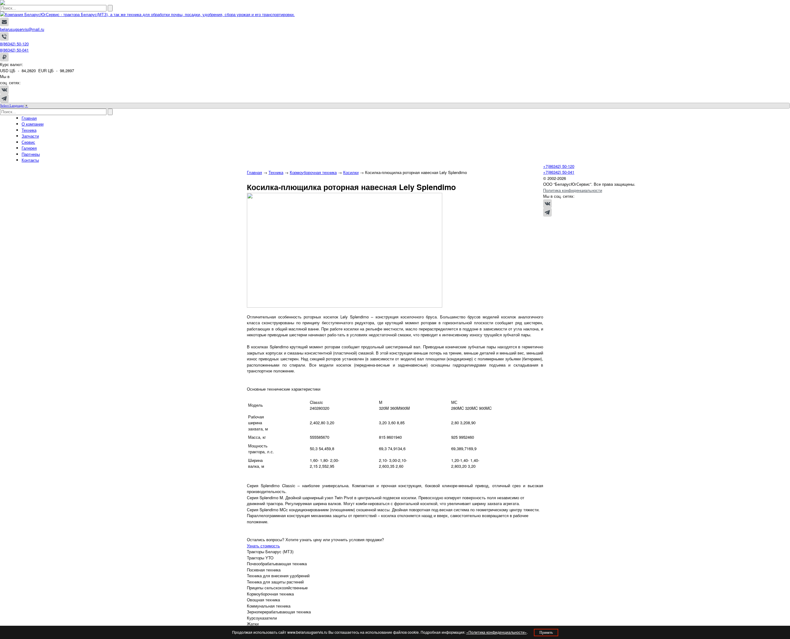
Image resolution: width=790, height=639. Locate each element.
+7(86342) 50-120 (558, 166)
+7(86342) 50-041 (558, 172)
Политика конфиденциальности (572, 190)
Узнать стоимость (263, 546)
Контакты (30, 160)
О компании (33, 124)
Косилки (351, 172)
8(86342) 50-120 (14, 44)
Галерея (29, 148)
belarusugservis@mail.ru (22, 29)
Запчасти (30, 136)
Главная (29, 118)
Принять (546, 632)
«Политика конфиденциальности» (496, 632)
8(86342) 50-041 (14, 50)
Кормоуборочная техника (313, 172)
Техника (29, 130)
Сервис (28, 142)
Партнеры (31, 154)
